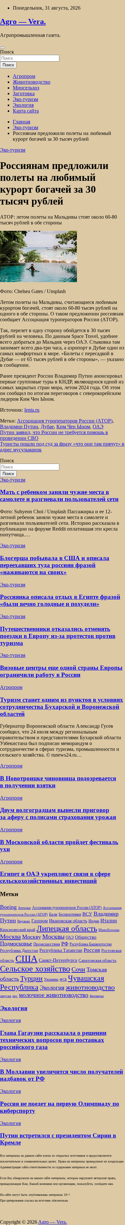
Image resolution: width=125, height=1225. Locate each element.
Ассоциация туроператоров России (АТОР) (65, 421)
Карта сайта (26, 110)
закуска (5, 996)
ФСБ (63, 979)
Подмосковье (16, 943)
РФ (64, 944)
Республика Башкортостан (91, 944)
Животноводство (31, 82)
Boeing (8, 907)
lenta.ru (31, 410)
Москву (31, 937)
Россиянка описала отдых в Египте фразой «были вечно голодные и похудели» (60, 600)
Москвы (53, 936)
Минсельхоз (26, 87)
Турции (31, 978)
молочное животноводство (53, 995)
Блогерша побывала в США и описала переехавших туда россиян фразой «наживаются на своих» (54, 565)
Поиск (7, 52)
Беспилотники (70, 914)
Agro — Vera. (23, 21)
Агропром (24, 76)
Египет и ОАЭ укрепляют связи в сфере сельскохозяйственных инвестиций (55, 877)
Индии (93, 921)
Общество (85, 937)
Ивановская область (68, 920)
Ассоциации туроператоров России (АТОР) (67, 908)
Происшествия (46, 944)
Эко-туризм (25, 99)
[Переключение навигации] (2, 48)
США (26, 958)
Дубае (47, 426)
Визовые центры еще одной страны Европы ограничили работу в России (61, 671)
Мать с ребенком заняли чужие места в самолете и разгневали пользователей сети (59, 495)
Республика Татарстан (60, 950)
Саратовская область (97, 960)
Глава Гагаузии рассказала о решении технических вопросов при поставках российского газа (53, 1039)
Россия (92, 950)
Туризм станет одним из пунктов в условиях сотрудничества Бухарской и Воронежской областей (61, 706)
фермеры (97, 996)
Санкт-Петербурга (58, 960)
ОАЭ (98, 426)
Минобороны (108, 930)
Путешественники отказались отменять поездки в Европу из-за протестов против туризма (57, 635)
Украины (51, 979)
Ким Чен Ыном (73, 426)
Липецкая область (67, 928)
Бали (53, 914)
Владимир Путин (19, 426)
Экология (23, 105)
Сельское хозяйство (35, 968)
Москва (10, 936)
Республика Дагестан (19, 950)
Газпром (39, 920)
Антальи (24, 908)
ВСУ (87, 914)
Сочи (78, 969)
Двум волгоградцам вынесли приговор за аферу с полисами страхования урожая (58, 813)
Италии (108, 920)
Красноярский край (17, 929)
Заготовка (24, 93)
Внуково (23, 921)
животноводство (90, 987)
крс (15, 996)
